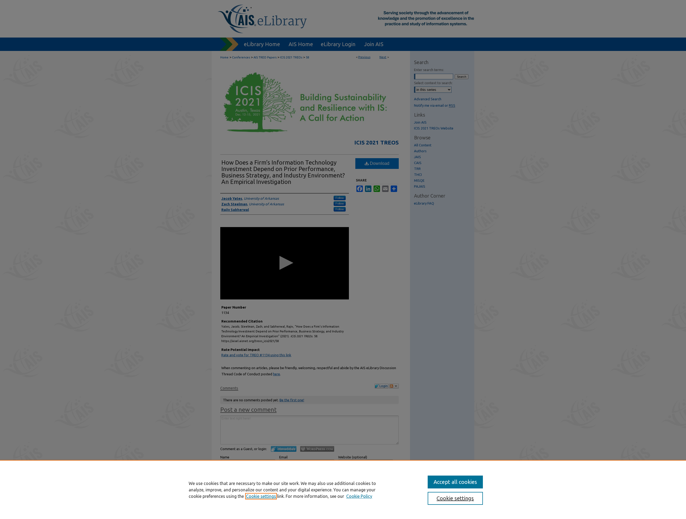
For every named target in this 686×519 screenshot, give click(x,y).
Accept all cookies (455, 482)
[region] (343, 489)
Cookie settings (261, 496)
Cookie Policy (359, 496)
